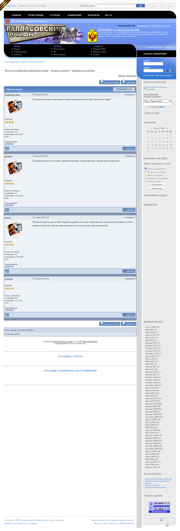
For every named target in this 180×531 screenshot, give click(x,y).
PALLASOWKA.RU (89, 341)
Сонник (96, 54)
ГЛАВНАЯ (16, 15)
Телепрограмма (20, 52)
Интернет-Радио (100, 52)
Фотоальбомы (59, 54)
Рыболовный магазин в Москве (159, 479)
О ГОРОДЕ (55, 15)
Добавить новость (126, 520)
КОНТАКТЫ (93, 15)
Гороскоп (18, 54)
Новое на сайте (101, 523)
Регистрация (149, 75)
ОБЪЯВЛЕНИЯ (74, 15)
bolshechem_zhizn (12, 95)
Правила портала (127, 523)
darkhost (8, 156)
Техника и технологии (60, 70)
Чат (54, 52)
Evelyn (8, 217)
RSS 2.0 (108, 15)
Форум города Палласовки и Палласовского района (27, 70)
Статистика (113, 523)
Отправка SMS (99, 49)
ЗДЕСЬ (162, 107)
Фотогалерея (58, 49)
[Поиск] (121, 76)
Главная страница (98, 520)
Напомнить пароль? (164, 75)
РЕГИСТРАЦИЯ (35, 15)
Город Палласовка (11, 62)
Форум (17, 49)
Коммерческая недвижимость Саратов (21, 523)
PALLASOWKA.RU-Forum (62, 341)
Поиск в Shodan (152, 485)
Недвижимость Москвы (156, 487)
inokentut (9, 279)
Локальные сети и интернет (83, 70)
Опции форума (123, 89)
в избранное (169, 47)
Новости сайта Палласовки (32, 62)
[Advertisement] (159, 261)
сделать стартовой (154, 47)
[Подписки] (131, 76)
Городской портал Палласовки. (33, 520)
